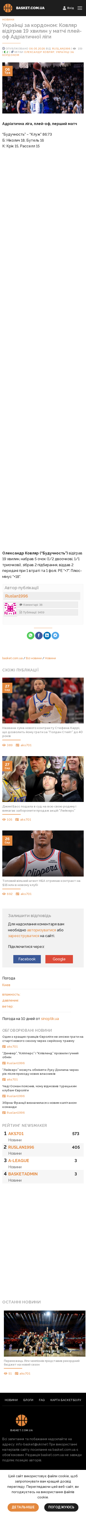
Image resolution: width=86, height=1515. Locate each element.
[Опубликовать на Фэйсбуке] (39, 636)
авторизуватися (41, 930)
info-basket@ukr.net (32, 1444)
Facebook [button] (27, 959)
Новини (8, 19)
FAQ (42, 1400)
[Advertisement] (43, 344)
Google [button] (59, 959)
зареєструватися (23, 936)
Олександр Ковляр (39, 52)
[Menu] (80, 8)
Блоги (28, 1400)
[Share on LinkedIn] (47, 636)
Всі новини (34, 658)
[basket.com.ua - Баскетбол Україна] (24, 8)
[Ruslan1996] (10, 609)
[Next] (82, 1343)
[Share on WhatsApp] (30, 636)
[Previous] (4, 1343)
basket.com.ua (12, 658)
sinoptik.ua (50, 1019)
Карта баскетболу (65, 1400)
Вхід (70, 8)
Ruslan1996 (61, 48)
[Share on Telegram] (55, 636)
